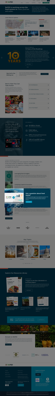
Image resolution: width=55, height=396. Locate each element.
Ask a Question (29, 201)
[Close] (49, 189)
